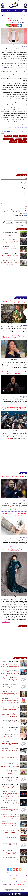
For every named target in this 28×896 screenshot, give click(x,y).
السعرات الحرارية (22, 141)
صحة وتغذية (24, 15)
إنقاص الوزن (13, 56)
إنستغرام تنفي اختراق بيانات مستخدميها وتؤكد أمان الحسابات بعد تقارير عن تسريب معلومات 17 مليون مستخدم (10, 702)
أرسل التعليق (23, 225)
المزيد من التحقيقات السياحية (8, 509)
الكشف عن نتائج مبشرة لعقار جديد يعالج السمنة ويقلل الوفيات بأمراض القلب (14, 131)
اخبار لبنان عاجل (8, 135)
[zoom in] (3, 15)
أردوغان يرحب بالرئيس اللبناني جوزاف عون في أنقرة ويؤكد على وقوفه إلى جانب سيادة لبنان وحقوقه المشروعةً (10, 673)
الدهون (12, 138)
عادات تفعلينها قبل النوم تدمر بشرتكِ (10, 844)
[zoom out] (7, 15)
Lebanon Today (18, 138)
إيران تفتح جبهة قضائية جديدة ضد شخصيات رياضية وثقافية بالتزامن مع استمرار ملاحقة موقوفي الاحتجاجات (14, 408)
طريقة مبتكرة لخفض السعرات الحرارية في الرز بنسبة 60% (17, 127)
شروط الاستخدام (23, 208)
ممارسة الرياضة (13, 141)
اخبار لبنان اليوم (22, 135)
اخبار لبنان (16, 135)
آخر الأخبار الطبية (5, 621)
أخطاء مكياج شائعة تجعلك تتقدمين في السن (10, 721)
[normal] (5, 15)
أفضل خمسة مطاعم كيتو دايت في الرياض (9, 837)
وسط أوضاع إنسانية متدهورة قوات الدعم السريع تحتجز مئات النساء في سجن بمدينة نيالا (9, 759)
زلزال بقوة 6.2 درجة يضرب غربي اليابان (10, 750)
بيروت (25, 138)
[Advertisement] (14, 158)
